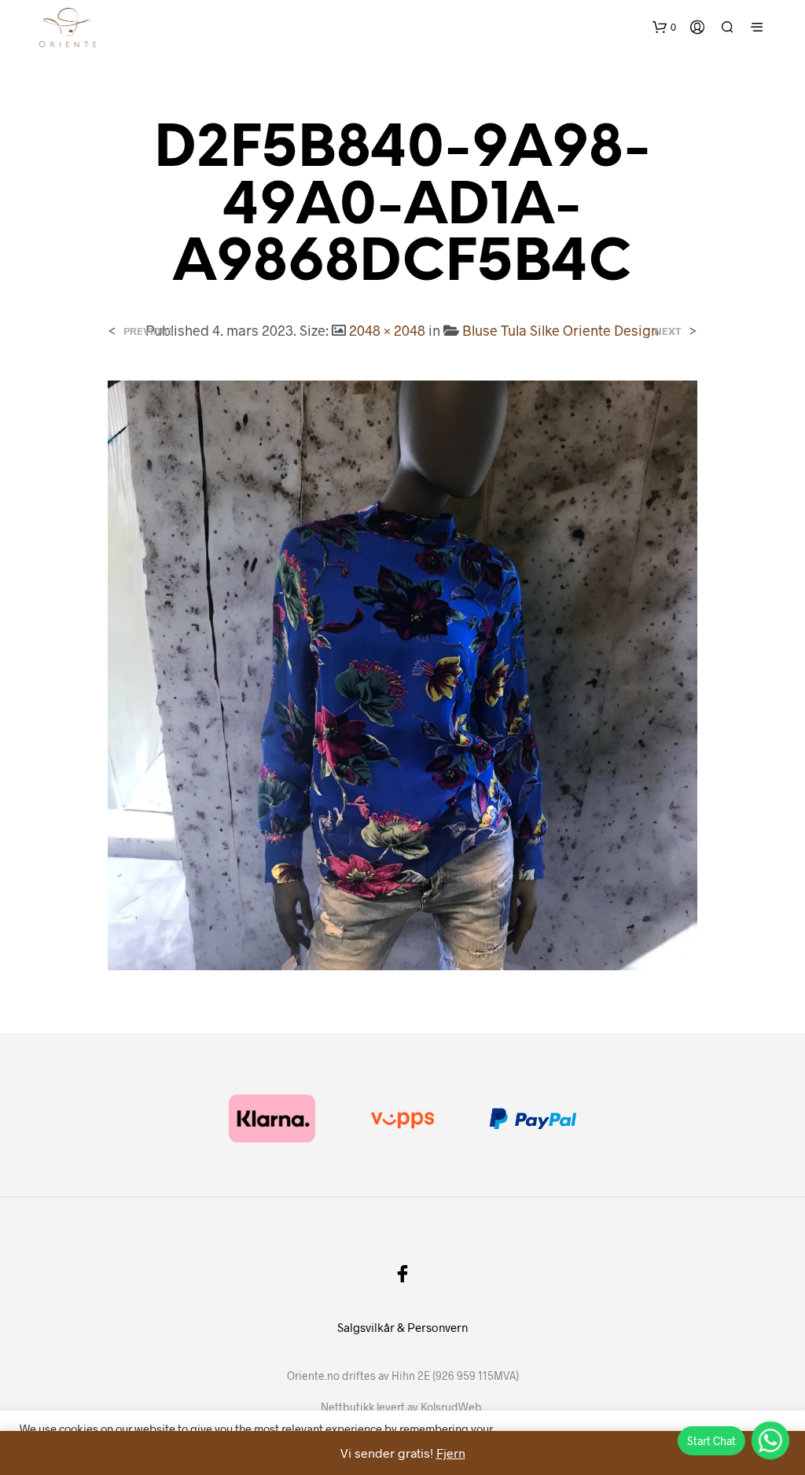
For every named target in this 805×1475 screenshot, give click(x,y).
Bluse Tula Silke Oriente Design (560, 330)
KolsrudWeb (451, 1407)
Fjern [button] (450, 1452)
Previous (148, 331)
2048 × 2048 (387, 330)
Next (668, 331)
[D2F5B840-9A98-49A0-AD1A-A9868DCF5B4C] (402, 673)
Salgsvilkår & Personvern (402, 1327)
